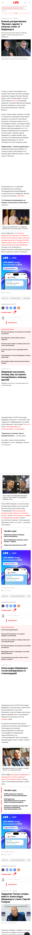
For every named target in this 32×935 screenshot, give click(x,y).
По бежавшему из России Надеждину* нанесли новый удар (16, 356)
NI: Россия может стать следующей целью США (14, 350)
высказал (14, 101)
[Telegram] (10, 308)
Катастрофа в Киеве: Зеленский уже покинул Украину (15, 362)
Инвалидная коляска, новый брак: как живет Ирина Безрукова (15, 652)
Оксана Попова (6, 292)
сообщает (4, 719)
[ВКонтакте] (14, 308)
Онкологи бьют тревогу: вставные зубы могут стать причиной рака (15, 344)
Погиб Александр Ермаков (9, 630)
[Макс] (7, 308)
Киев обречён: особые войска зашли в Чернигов (13, 338)
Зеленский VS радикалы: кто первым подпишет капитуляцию (13, 635)
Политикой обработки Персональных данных (12, 7)
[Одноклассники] (18, 308)
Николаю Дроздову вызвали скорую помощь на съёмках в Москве (14, 513)
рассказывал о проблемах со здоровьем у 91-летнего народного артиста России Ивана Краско (15, 801)
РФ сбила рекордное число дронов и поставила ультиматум (16, 332)
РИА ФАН (21, 196)
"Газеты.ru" (26, 424)
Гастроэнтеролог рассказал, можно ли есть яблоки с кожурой (14, 658)
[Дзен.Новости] (3, 308)
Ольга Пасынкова (7, 590)
